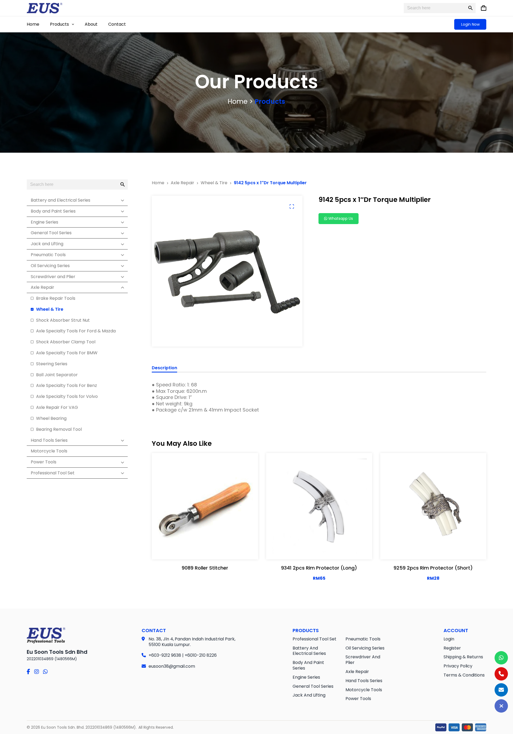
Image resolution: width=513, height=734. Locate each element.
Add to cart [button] (336, 549)
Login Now (470, 24)
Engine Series (306, 677)
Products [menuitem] (59, 24)
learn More (203, 549)
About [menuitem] (91, 24)
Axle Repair (357, 671)
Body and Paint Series (308, 665)
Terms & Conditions (464, 675)
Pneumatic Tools (362, 639)
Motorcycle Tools (363, 690)
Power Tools (358, 698)
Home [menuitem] (33, 24)
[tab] (164, 368)
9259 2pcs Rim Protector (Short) (433, 567)
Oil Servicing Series (364, 648)
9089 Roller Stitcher (205, 567)
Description (164, 368)
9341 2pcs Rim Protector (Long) (319, 567)
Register (452, 648)
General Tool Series (313, 686)
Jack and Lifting (309, 695)
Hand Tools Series (363, 681)
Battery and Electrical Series (309, 651)
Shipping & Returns (463, 657)
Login (449, 639)
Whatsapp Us (340, 218)
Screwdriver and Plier (362, 660)
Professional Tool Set (314, 639)
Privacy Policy (458, 666)
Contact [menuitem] (117, 24)
